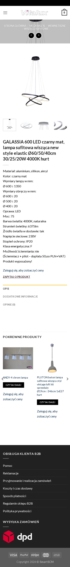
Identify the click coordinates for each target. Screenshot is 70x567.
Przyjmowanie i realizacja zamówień (27, 480)
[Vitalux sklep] (34, 12)
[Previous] (9, 83)
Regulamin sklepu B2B (18, 503)
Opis (6, 288)
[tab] (35, 289)
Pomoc (7, 465)
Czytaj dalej (13, 385)
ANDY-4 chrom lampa (15, 377)
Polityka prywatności (17, 511)
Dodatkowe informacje (20, 296)
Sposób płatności (14, 496)
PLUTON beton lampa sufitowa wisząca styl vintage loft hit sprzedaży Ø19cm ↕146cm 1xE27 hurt (50, 386)
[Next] (60, 83)
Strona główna (15, 25)
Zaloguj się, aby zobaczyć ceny (23, 270)
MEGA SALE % (37, 25)
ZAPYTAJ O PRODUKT (16, 276)
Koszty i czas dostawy (17, 488)
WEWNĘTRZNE (57, 25)
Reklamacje (10, 473)
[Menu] (5, 12)
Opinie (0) (9, 304)
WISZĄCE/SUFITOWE (36, 28)
